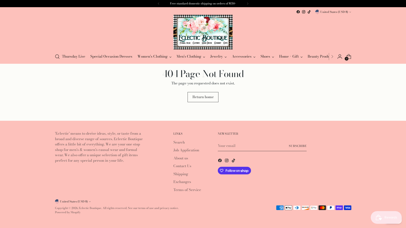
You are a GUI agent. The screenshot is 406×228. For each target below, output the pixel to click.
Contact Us (182, 166)
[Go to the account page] (340, 56)
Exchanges (182, 182)
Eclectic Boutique (90, 208)
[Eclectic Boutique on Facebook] (298, 12)
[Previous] (158, 3)
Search (179, 142)
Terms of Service (187, 190)
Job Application (186, 150)
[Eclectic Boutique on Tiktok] (309, 12)
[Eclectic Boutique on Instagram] (304, 12)
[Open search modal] (57, 56)
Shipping (180, 174)
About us (180, 158)
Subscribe (298, 146)
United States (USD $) (334, 12)
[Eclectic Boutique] (203, 32)
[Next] (332, 56)
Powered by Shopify (68, 212)
